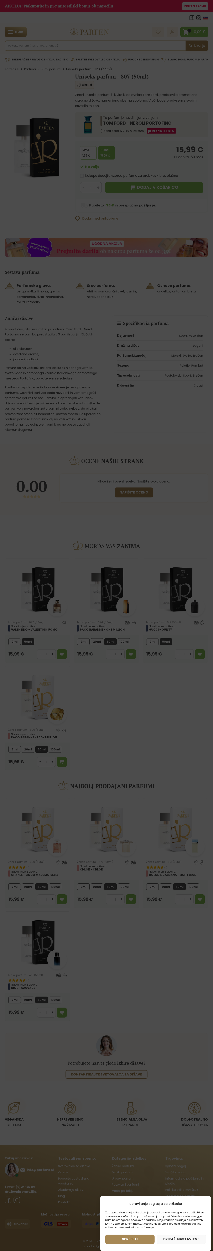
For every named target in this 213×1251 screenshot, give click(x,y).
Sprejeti (130, 1239)
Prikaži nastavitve (181, 1239)
